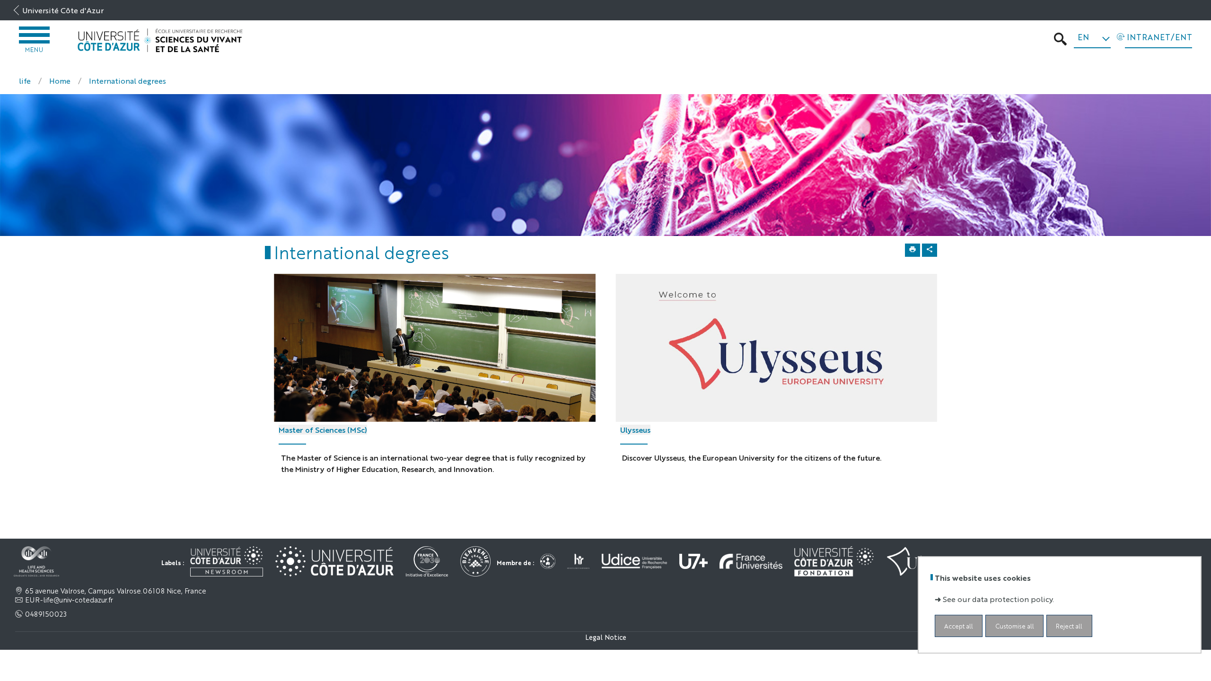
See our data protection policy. (998, 599)
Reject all (1069, 626)
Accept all (958, 626)
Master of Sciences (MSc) (323, 430)
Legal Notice (605, 636)
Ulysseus (635, 430)
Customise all (1014, 626)
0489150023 (46, 614)
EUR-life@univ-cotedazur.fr (69, 599)
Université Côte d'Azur (63, 10)
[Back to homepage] (160, 40)
